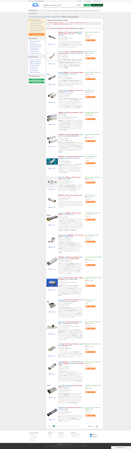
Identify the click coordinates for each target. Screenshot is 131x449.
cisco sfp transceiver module (35, 46)
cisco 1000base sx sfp (34, 49)
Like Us (94, 434)
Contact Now (91, 40)
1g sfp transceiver (100, 7)
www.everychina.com (68, 444)
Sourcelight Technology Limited (91, 235)
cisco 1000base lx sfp (33, 51)
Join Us (49, 436)
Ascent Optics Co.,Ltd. (89, 90)
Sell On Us (73, 433)
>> (76, 426)
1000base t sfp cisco (33, 69)
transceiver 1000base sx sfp (35, 53)
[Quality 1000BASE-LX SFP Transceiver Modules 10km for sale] (52, 205)
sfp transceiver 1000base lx (35, 61)
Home (30, 16)
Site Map (60, 445)
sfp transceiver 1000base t (34, 41)
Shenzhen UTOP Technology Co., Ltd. (93, 361)
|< (49, 426)
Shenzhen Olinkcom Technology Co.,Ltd (93, 177)
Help (75, 445)
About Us (49, 433)
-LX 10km (70, 195)
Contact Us (32, 434)
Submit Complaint (33, 436)
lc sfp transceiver (57, 7)
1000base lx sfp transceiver (35, 63)
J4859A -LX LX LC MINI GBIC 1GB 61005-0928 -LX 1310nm (71, 363)
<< (51, 426)
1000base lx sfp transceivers (35, 44)
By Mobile (61, 436)
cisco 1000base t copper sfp (77, 7)
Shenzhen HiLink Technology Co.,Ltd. (93, 72)
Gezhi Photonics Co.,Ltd (90, 195)
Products (50, 445)
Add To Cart (52, 44)
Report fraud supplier (36, 79)
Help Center (32, 440)
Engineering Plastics (56, 16)
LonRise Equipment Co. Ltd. (91, 51)
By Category (61, 434)
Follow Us (94, 436)
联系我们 (84, 445)
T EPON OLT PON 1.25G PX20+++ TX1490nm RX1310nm (70, 34)
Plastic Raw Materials (46, 16)
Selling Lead (74, 436)
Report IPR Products (36, 82)
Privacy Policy (33, 438)
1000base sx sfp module (34, 65)
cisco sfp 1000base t (33, 70)
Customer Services (33, 433)
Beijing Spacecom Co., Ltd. (90, 299)
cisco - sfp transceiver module (90, 7)
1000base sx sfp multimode (52, 10)
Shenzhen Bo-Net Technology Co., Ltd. (93, 212)
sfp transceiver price (66, 7)
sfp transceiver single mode (66, 10)
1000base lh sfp (32, 42)
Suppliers (56, 445)
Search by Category (97, 5)
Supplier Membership (75, 434)
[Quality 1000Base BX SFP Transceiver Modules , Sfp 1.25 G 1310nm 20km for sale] (52, 122)
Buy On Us (61, 433)
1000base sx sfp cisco (34, 48)
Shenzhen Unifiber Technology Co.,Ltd (93, 321)
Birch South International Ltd (91, 156)
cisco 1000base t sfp (33, 67)
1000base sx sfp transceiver (35, 59)
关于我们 (79, 445)
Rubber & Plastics (36, 16)
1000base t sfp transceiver (34, 72)
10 (74, 426)
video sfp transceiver (48, 7)
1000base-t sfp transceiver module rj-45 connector (86, 10)
